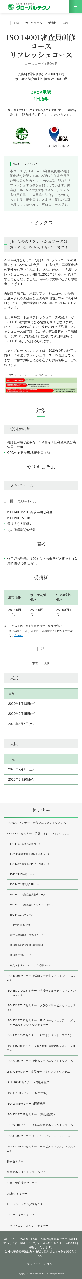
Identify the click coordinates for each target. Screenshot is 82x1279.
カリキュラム (33, 22)
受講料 (52, 22)
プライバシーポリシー (41, 1264)
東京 (35, 663)
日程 (65, 22)
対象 (16, 22)
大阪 (47, 663)
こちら (18, 635)
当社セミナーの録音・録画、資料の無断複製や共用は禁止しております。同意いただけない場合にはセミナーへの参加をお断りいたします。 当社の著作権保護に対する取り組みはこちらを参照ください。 (41, 1247)
